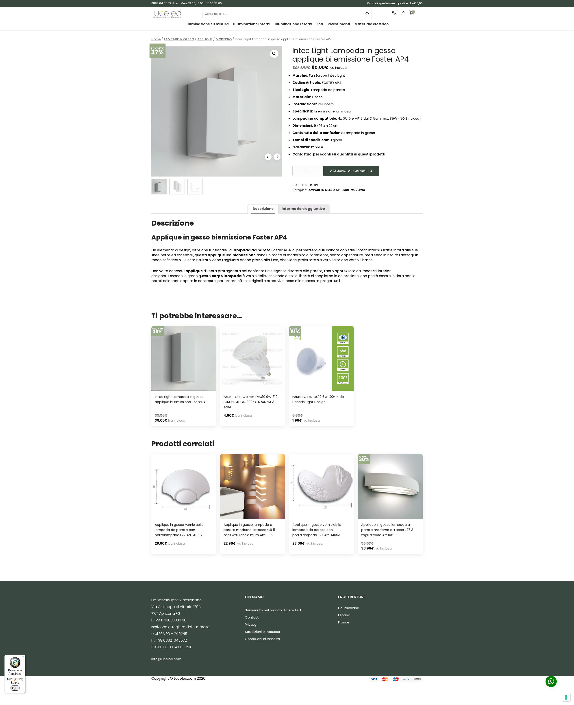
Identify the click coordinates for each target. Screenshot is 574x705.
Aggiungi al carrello (351, 171)
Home (156, 39)
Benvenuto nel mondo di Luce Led (273, 610)
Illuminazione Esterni (293, 24)
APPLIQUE (204, 39)
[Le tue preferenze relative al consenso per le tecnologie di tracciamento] (566, 697)
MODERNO (224, 39)
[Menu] (22, 657)
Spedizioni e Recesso (262, 631)
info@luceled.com (166, 659)
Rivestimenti (339, 24)
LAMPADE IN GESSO (179, 39)
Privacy (251, 624)
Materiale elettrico (371, 24)
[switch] (15, 688)
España (344, 615)
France (343, 622)
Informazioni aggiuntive (303, 208)
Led (320, 24)
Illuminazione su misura (207, 24)
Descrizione (263, 208)
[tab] (263, 209)
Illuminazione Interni (251, 24)
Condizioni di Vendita (262, 638)
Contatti (252, 617)
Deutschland (348, 608)
